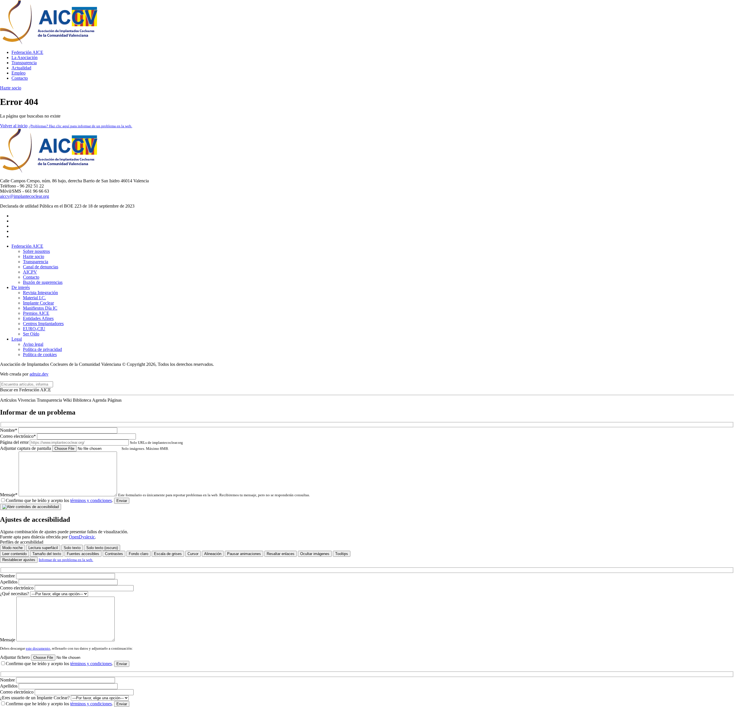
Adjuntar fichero (15, 657)
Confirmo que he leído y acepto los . (59, 500)
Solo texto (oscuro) (102, 548)
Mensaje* (155, 494)
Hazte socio (10, 87)
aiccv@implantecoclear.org (24, 196)
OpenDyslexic (82, 536)
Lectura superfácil (43, 548)
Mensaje (8, 639)
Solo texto (72, 548)
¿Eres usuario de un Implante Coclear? (35, 697)
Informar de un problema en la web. (66, 560)
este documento (38, 648)
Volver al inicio (14, 125)
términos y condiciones (91, 500)
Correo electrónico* (18, 436)
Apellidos (9, 581)
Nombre (8, 575)
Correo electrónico (17, 587)
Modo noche (12, 548)
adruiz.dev (39, 374)
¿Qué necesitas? (15, 593)
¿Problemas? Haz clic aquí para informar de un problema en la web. (80, 126)
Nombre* (9, 430)
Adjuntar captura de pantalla (84, 448)
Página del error (91, 442)
